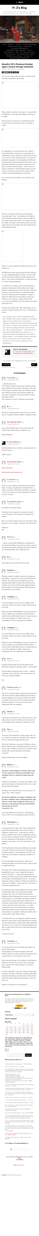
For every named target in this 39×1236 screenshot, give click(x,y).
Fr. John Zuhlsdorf (19, 69)
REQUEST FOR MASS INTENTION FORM (19, 58)
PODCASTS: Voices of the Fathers (14, 56)
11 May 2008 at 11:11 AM (13, 481)
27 (15, 1032)
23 (27, 1030)
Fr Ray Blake (11, 378)
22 (23, 1030)
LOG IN (4, 44)
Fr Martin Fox (11, 479)
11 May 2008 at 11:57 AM (13, 539)
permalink (33, 360)
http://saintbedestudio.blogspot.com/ (12, 472)
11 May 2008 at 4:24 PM (13, 689)
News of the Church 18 (10, 54)
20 (15, 1030)
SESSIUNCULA (19, 360)
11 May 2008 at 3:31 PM (13, 660)
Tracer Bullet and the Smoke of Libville (25, 54)
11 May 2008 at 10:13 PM (13, 714)
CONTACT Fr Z (11, 44)
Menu (21, 2)
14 (19, 1028)
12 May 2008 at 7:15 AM (13, 767)
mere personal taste (15, 281)
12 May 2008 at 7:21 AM (13, 824)
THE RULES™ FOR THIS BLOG (15, 46)
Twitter (15, 1110)
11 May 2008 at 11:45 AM (13, 504)
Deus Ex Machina (29, 1112)
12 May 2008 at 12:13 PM (13, 943)
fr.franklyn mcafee (12, 687)
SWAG (17, 52)
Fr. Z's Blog (19, 8)
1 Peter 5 (8, 1123)
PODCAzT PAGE (27, 46)
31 (32, 1032)
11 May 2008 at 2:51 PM (13, 599)
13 (15, 1028)
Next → (34, 364)
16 (27, 1028)
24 (32, 1030)
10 (32, 1027)
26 (11, 1032)
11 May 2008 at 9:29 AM (13, 380)
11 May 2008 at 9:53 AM (13, 424)
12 (11, 1028)
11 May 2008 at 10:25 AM (13, 444)
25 (7, 1032)
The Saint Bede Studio (14, 422)
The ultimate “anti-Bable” (31, 367)
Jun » (32, 1034)
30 (27, 1032)
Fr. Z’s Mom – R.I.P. (28, 56)
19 (11, 1030)
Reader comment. (12, 1134)
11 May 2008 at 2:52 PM (13, 630)
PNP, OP (9, 537)
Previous (6, 364)
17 (32, 1028)
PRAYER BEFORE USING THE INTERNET (16, 50)
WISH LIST (29, 50)
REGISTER (18, 44)
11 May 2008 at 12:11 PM (13, 559)
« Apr (6, 1034)
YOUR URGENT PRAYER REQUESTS (19, 48)
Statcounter (19, 1157)
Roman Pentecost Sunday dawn (8, 367)
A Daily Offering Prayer (9, 52)
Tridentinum (11, 941)
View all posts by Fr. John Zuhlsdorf (23, 353)
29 (23, 1032)
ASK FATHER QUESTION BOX (30, 44)
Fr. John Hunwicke (27, 1064)
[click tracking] (19, 1159)
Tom (8, 658)
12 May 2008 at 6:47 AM (13, 731)
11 (7, 1028)
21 (19, 1030)
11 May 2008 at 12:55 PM (13, 572)
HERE (30, 1080)
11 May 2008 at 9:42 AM (13, 408)
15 (23, 1028)
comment (11, 1130)
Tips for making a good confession (27, 52)
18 (7, 1030)
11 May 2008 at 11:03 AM (13, 464)
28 (19, 1032)
